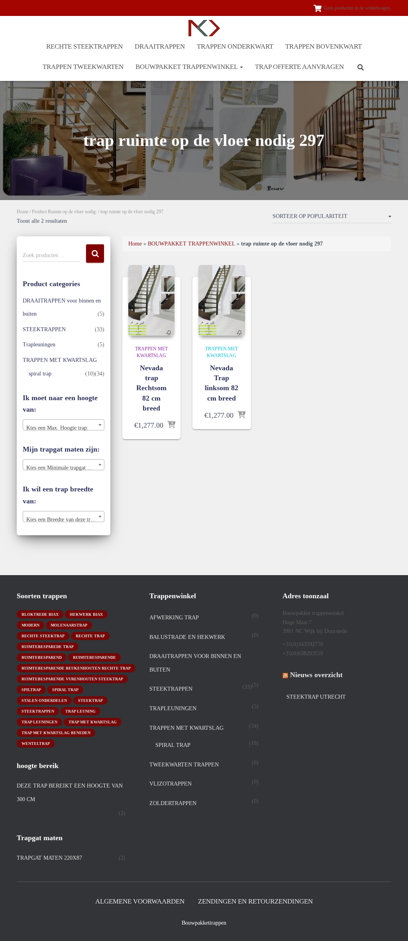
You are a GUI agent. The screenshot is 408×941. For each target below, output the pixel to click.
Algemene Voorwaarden (139, 901)
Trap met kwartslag (93, 722)
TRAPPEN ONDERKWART (235, 46)
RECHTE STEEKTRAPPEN (84, 46)
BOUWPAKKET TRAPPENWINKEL (187, 67)
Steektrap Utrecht (316, 697)
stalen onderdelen (44, 700)
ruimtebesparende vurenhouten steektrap (72, 679)
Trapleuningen (39, 345)
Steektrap (90, 700)
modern (30, 625)
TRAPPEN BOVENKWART (323, 46)
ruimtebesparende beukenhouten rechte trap (76, 668)
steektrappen (38, 711)
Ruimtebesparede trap (48, 646)
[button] (241, 67)
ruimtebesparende (94, 657)
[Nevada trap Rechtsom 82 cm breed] (151, 300)
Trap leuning (80, 711)
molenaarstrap (69, 625)
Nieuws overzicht (316, 675)
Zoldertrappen (172, 803)
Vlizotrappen (170, 784)
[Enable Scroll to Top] (392, 925)
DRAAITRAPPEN (160, 46)
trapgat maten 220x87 (49, 858)
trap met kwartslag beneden (56, 733)
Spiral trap (65, 690)
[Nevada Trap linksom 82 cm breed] (221, 300)
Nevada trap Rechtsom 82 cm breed (151, 388)
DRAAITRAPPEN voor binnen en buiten (195, 663)
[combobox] (63, 424)
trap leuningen (39, 722)
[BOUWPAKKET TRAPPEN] (204, 28)
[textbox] (63, 428)
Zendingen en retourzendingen (255, 901)
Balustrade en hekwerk (187, 637)
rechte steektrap (43, 636)
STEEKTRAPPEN (44, 329)
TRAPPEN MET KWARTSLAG (60, 360)
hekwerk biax (86, 614)
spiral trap (40, 374)
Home (22, 211)
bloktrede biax (40, 614)
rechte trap (90, 636)
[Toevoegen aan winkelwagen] (171, 425)
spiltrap (31, 690)
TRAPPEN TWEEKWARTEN (83, 67)
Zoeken (95, 253)
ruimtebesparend (42, 657)
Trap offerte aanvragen (299, 67)
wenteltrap (36, 743)
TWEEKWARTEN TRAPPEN (184, 765)
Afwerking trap (174, 618)
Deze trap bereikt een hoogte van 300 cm (70, 792)
